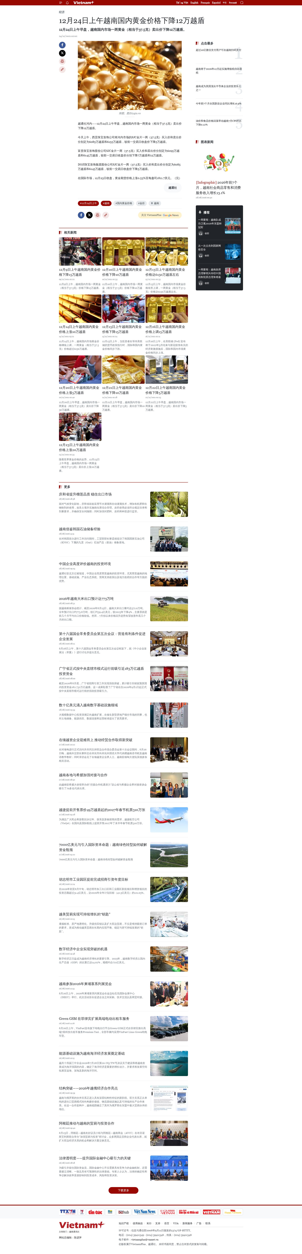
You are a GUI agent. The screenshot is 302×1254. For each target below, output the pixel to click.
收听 (207, 233)
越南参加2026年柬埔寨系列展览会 (85, 984)
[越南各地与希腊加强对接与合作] (169, 785)
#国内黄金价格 (123, 203)
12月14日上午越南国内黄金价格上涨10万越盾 (79, 329)
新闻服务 (187, 1223)
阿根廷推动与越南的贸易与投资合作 (86, 1123)
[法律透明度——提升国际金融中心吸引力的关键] (169, 1168)
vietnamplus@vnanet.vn (144, 1239)
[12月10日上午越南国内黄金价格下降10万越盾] (123, 251)
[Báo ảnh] (211, 1212)
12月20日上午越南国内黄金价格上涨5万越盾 (79, 390)
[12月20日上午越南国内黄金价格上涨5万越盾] (80, 369)
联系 (207, 1223)
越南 (156, 203)
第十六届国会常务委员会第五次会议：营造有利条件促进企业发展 (102, 636)
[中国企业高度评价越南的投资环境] (169, 573)
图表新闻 (207, 142)
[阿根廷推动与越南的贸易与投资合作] (169, 1133)
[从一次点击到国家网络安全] (233, 252)
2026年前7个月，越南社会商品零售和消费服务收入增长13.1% (218, 187)
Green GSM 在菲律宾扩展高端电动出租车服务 (94, 1019)
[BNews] (110, 1212)
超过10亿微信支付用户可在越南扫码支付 (218, 50)
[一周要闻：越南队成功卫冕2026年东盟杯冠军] (233, 226)
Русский (233, 3)
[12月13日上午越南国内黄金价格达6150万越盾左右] (166, 251)
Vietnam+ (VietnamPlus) (84, 2)
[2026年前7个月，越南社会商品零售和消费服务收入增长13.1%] (219, 162)
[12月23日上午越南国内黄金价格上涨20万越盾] (80, 427)
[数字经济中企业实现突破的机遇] (169, 959)
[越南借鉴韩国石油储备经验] (169, 539)
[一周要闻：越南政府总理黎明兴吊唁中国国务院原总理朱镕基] (233, 275)
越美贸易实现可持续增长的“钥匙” (84, 914)
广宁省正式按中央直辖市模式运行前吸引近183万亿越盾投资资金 (101, 671)
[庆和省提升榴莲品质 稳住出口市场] (169, 504)
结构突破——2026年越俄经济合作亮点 (88, 1088)
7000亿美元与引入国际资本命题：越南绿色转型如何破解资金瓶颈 (103, 847)
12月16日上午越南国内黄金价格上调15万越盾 (165, 329)
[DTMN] (188, 1212)
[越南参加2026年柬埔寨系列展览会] (169, 993)
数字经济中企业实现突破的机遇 (83, 949)
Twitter (62, 53)
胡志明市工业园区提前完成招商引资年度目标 (93, 879)
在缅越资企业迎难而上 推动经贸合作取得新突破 (95, 740)
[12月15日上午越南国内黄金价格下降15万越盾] (123, 308)
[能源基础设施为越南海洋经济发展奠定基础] (169, 1063)
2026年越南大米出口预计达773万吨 (86, 599)
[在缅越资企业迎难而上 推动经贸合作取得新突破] (169, 750)
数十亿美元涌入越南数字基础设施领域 (88, 705)
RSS (149, 1223)
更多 (67, 486)
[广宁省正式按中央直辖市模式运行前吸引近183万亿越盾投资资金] (169, 678)
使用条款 (138, 1223)
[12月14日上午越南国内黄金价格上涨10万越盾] (80, 308)
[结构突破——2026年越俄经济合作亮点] (169, 1098)
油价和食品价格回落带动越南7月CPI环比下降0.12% (218, 122)
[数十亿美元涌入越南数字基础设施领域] (169, 715)
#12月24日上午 (88, 203)
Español (216, 2)
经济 (62, 12)
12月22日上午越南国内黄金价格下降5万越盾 (165, 390)
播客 (207, 212)
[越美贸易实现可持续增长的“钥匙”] (169, 924)
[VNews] (82, 1212)
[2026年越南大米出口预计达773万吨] (169, 608)
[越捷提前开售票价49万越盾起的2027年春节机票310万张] (169, 819)
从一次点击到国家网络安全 (209, 247)
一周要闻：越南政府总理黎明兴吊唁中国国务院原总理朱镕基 (209, 273)
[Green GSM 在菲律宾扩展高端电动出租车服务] (169, 1028)
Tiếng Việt (182, 2)
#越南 (106, 203)
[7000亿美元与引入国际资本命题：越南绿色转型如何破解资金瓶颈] (169, 854)
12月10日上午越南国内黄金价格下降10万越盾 (122, 272)
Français (205, 2)
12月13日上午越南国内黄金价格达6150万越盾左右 (165, 272)
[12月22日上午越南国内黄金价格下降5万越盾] (166, 369)
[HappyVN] (233, 1212)
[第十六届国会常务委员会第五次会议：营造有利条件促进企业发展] (169, 643)
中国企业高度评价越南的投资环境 (85, 564)
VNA (176, 1223)
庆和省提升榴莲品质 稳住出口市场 (85, 494)
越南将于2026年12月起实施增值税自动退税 (219, 70)
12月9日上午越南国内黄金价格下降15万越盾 (80, 272)
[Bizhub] (123, 1212)
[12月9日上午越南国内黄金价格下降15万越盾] (80, 251)
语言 (166, 1223)
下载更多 (123, 1190)
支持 (157, 1223)
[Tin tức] (95, 1212)
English (194, 2)
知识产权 (124, 1223)
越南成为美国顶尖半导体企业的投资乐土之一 (218, 88)
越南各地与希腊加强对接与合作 (83, 775)
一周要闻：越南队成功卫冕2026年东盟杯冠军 (210, 223)
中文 (225, 3)
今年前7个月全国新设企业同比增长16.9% (218, 103)
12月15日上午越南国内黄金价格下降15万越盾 (122, 329)
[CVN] (167, 1212)
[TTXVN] (67, 1212)
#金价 (141, 203)
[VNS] (144, 1212)
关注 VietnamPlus (151, 215)
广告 (198, 1223)
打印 (62, 61)
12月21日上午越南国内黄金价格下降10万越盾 (122, 390)
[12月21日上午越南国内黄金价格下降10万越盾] (123, 369)
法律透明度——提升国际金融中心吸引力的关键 (95, 1158)
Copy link (62, 69)
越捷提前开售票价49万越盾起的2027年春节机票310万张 (102, 810)
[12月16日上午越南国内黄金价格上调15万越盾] (166, 308)
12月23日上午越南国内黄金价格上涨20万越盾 (79, 447)
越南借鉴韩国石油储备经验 (80, 529)
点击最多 (207, 43)
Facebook (62, 45)
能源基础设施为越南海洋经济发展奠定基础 (92, 1053)
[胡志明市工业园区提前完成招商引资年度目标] (169, 889)
